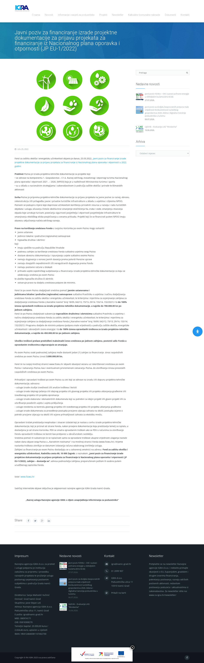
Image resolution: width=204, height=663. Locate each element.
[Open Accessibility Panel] (198, 331)
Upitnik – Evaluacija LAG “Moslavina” (161, 126)
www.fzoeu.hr (27, 476)
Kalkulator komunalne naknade (144, 14)
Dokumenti (170, 14)
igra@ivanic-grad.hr (121, 564)
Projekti (103, 14)
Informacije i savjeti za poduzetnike (76, 14)
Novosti (49, 14)
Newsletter (117, 14)
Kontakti (185, 14)
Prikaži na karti (118, 592)
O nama (36, 14)
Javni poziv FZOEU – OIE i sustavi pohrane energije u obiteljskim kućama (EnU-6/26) (167, 95)
